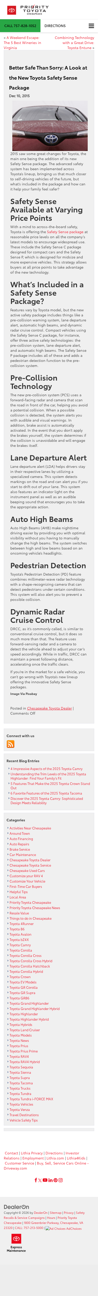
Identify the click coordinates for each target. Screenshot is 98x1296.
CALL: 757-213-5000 (29, 1227)
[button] (20, 25)
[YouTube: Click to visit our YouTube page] (45, 1180)
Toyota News (19, 1040)
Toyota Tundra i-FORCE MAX (31, 1098)
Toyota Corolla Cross (25, 955)
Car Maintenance (23, 854)
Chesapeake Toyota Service (30, 865)
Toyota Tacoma (21, 1083)
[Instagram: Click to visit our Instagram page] (61, 1180)
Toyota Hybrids (21, 1024)
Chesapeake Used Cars (27, 870)
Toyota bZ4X (19, 939)
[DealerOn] (16, 1206)
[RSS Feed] (11, 743)
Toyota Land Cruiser (25, 1029)
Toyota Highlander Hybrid (29, 1019)
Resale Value (19, 913)
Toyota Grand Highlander (29, 1003)
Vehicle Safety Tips (24, 1120)
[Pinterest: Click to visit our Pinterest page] (56, 1180)
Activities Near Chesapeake (30, 828)
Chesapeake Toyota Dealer (49, 708)
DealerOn (40, 1212)
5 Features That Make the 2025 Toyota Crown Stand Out (50, 785)
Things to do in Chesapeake (31, 918)
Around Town (20, 833)
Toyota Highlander (24, 1014)
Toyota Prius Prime (24, 1051)
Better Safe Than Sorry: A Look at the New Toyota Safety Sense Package (48, 77)
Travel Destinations (24, 1114)
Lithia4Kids (76, 1157)
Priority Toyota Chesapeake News (35, 907)
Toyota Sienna (20, 1072)
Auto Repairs (19, 844)
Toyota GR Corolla (24, 987)
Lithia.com (55, 1157)
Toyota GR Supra (22, 992)
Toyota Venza (20, 1109)
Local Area (18, 897)
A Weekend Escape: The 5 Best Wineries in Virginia (22, 42)
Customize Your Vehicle (27, 881)
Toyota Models (21, 1035)
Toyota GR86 (19, 998)
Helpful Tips (19, 891)
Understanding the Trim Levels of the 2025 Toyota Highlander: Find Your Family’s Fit (48, 776)
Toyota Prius (19, 1045)
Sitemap (56, 1212)
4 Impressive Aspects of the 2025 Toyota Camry (46, 768)
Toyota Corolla (21, 950)
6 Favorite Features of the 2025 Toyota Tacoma (46, 793)
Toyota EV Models (23, 982)
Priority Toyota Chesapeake (30, 902)
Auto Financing (21, 838)
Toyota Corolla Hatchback (30, 966)
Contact (11, 1152)
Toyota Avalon (20, 934)
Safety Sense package (65, 231)
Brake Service (20, 849)
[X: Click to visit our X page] (40, 1180)
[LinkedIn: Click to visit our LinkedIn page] (50, 1180)
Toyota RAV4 (19, 1056)
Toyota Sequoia (21, 1067)
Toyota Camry (20, 944)
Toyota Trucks (20, 1088)
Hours (51, 1217)
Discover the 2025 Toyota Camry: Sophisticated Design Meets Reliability (47, 800)
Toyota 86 (17, 929)
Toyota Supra (20, 1077)
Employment (33, 1157)
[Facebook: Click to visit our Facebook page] (35, 1180)
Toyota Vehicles (21, 1104)
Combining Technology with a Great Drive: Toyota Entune (74, 42)
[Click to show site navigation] (91, 25)
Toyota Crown (20, 976)
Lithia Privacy (32, 1152)
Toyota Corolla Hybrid (26, 971)
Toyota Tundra (20, 1093)
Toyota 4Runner (22, 923)
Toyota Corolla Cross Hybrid (31, 960)
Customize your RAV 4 (26, 875)
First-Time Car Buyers (26, 886)
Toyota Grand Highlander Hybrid (35, 1008)
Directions (55, 25)
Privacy (69, 1212)
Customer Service (19, 1163)
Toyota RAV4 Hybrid (25, 1061)
